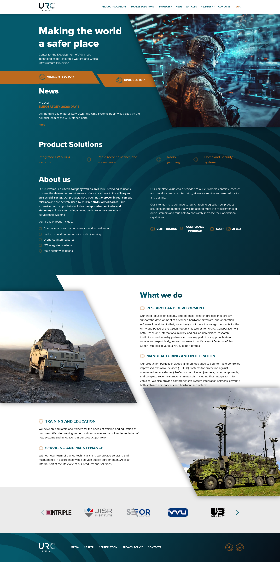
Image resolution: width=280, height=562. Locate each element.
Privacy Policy (132, 547)
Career (89, 547)
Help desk (207, 6)
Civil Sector (134, 80)
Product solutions (114, 6)
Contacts (224, 6)
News (179, 6)
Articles (191, 6)
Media (75, 547)
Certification (108, 547)
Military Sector (60, 76)
